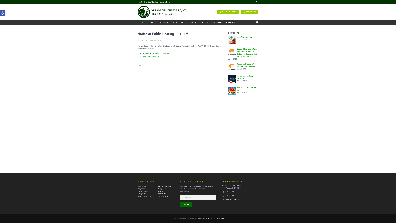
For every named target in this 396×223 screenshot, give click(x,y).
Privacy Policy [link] (201, 218)
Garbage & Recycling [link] (164, 186)
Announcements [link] (156, 40)
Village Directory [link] (163, 196)
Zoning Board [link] (142, 194)
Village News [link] (162, 189)
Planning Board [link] (143, 191)
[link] (2, 13)
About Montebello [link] (143, 186)
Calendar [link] (161, 191)
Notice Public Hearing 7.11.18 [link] (152, 57)
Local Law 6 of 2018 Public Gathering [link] (155, 53)
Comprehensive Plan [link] (144, 196)
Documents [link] (162, 194)
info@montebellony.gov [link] (234, 199)
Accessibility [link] (209, 218)
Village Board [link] (142, 189)
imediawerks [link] (220, 218)
